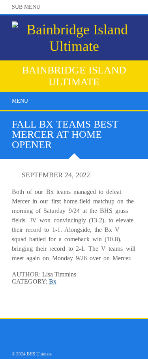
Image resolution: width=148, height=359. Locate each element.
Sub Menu (26, 7)
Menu (20, 101)
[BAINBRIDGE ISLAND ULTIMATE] (74, 52)
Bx (52, 281)
